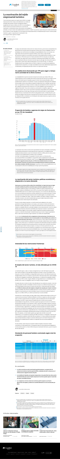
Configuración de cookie (24, 8)
